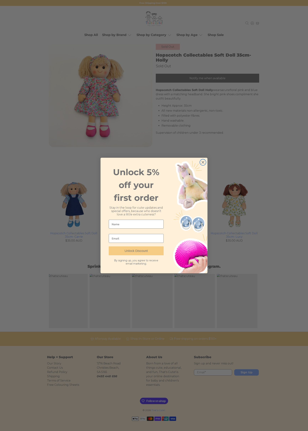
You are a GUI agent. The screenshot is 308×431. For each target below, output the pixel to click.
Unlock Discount (136, 251)
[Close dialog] (203, 162)
